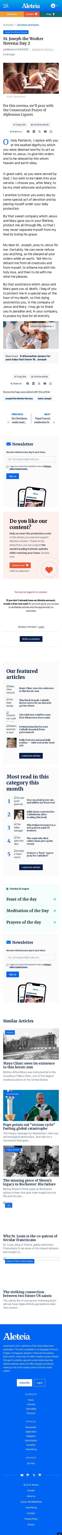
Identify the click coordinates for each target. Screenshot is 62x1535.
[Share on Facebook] (28, 131)
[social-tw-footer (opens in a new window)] (34, 1475)
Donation (31, 1444)
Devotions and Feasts (28, 24)
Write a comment (31, 638)
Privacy (31, 1524)
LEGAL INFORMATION (31, 1501)
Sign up (12, 476)
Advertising (31, 1449)
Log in (41, 626)
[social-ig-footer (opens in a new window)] (40, 1475)
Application (31, 1431)
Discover (31, 1413)
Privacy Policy (31, 1518)
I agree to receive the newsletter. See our (30, 467)
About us (31, 1496)
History (10, 1032)
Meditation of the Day (27, 910)
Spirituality (8, 25)
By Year (31, 1463)
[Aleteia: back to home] (31, 5)
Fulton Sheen (13, 1149)
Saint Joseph (44, 398)
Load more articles (31, 755)
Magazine (31, 1436)
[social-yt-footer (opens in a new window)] (22, 1475)
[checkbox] (7, 467)
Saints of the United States (19, 1261)
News (31, 1400)
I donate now (18, 565)
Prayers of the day (23, 922)
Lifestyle (31, 1404)
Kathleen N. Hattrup (42, 49)
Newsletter (31, 1427)
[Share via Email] (45, 131)
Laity (8, 1205)
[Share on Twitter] (39, 131)
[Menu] (11, 6)
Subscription (31, 1440)
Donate (30, 14)
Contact (31, 1513)
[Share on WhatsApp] (51, 131)
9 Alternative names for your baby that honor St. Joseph (28, 357)
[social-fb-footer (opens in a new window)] (28, 1475)
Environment (12, 1094)
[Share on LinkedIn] (34, 131)
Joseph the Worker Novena (19, 398)
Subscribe (12, 14)
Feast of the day (21, 899)
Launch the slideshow (41, 326)
